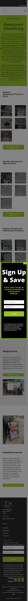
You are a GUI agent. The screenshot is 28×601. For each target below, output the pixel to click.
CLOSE (25, 263)
